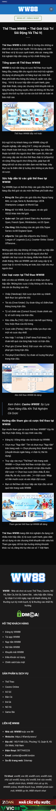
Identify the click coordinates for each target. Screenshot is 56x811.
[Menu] (51, 9)
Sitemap (28, 760)
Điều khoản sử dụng (15, 657)
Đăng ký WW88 (13, 632)
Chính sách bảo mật (15, 662)
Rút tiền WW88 (12, 647)
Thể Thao (9, 681)
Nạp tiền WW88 (13, 642)
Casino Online (12, 687)
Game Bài (10, 712)
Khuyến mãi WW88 (14, 652)
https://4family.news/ (26, 736)
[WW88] (28, 9)
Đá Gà (8, 702)
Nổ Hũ (8, 707)
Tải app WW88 (12, 637)
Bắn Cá (8, 697)
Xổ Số (8, 692)
